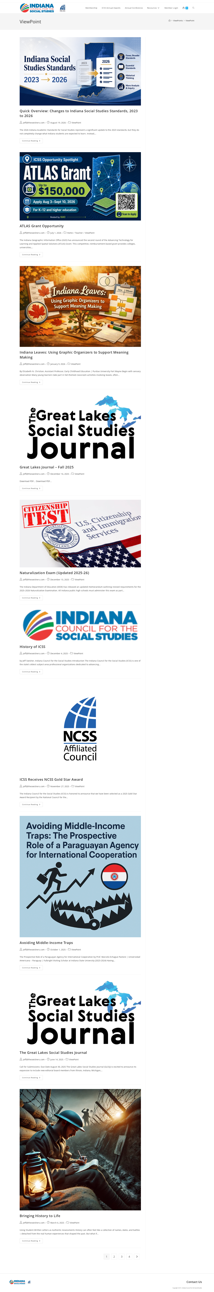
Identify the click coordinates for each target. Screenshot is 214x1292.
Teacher (79, 232)
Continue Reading (32, 141)
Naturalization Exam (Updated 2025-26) (54, 572)
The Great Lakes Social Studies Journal (53, 1052)
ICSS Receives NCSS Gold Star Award (51, 779)
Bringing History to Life (40, 1215)
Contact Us (194, 1282)
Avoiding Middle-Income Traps (46, 942)
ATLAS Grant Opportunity (42, 225)
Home (70, 232)
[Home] (169, 20)
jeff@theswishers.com (34, 122)
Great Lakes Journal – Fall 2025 (47, 467)
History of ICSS (32, 646)
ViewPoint (190, 20)
